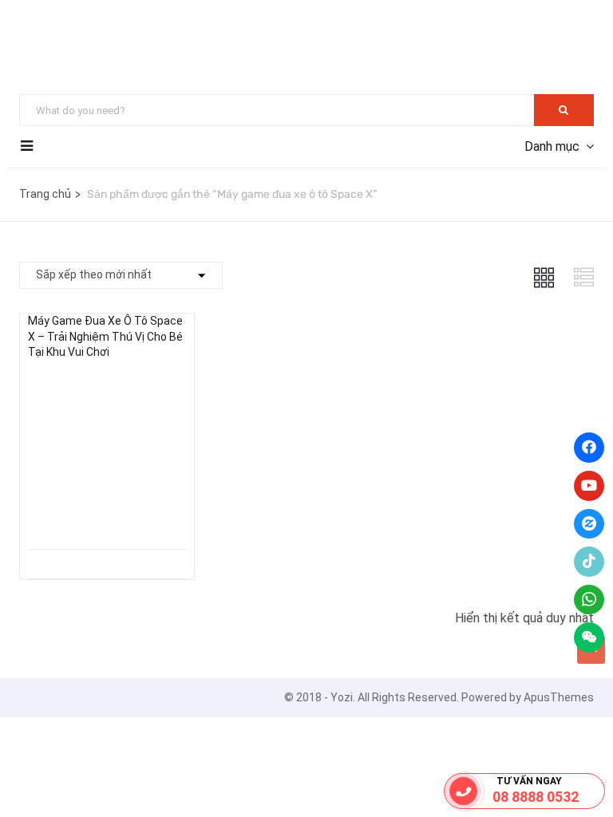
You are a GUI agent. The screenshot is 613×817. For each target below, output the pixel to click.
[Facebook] (589, 447)
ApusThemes (559, 697)
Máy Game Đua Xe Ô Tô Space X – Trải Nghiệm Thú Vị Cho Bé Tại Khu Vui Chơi (105, 336)
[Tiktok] (589, 562)
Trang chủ (45, 193)
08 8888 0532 (535, 796)
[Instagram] (589, 524)
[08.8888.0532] (463, 791)
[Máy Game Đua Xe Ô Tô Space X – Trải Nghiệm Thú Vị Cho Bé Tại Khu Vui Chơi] (107, 386)
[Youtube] (589, 486)
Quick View (107, 509)
